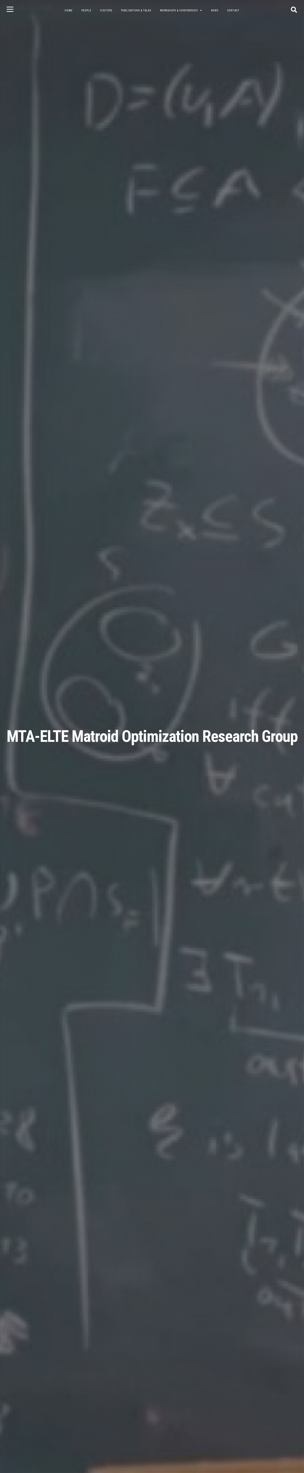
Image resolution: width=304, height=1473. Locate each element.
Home (69, 10)
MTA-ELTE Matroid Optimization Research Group (152, 736)
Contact (233, 10)
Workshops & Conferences (179, 10)
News (214, 10)
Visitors (106, 10)
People (86, 10)
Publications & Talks (136, 10)
